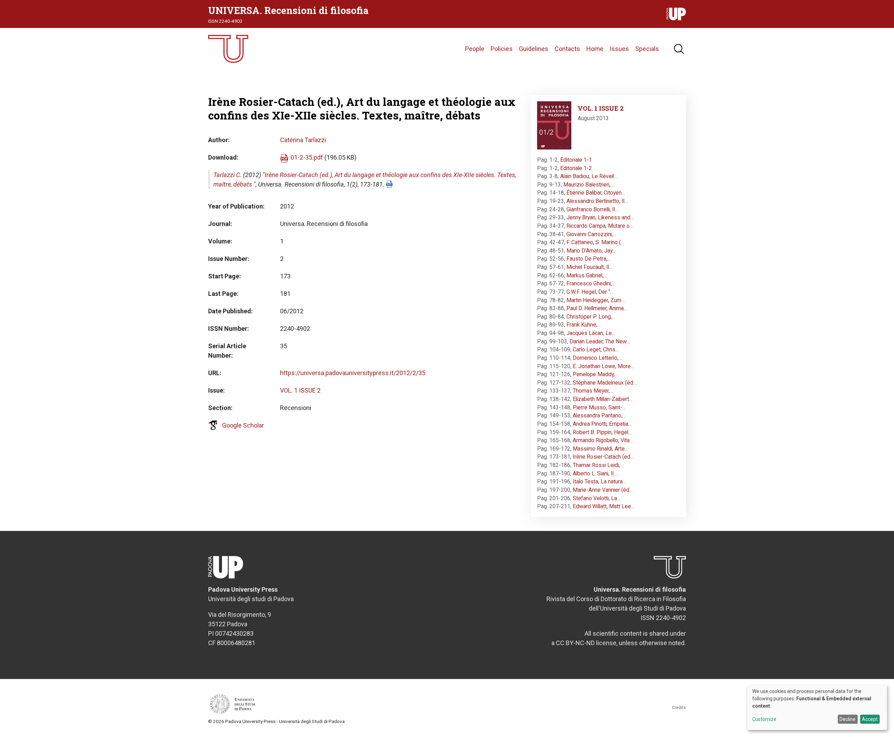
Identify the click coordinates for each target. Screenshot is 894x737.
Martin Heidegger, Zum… (595, 300)
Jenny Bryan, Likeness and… (600, 217)
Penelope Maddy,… (595, 374)
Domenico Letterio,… (597, 358)
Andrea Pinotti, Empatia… (602, 424)
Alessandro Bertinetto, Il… (597, 201)
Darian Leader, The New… (600, 341)
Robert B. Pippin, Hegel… (602, 432)
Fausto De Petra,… (588, 258)
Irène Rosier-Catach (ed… (603, 456)
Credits (679, 707)
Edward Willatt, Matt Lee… (604, 506)
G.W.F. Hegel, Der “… (590, 292)
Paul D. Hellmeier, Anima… (596, 308)
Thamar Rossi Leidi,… (598, 465)
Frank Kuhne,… (583, 324)
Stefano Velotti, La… (597, 498)
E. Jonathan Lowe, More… (603, 366)
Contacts (567, 48)
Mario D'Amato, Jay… (591, 250)
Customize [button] (764, 719)
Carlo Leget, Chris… (596, 349)
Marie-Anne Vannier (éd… (603, 490)
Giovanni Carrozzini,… (591, 234)
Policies (502, 48)
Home (594, 48)
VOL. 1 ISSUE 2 (300, 390)
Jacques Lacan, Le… (590, 333)
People (474, 48)
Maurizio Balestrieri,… (588, 184)
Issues (619, 48)
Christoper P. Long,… (590, 316)
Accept (870, 719)
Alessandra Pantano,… (599, 415)
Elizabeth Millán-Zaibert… (602, 399)
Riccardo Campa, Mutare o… (599, 225)
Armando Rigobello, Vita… (603, 440)
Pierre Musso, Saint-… (599, 407)
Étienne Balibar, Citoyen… (595, 192)
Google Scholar (243, 425)
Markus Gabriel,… (586, 275)
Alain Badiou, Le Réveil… (588, 176)
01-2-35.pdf (307, 157)
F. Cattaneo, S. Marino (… (595, 242)
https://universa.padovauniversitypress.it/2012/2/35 (352, 373)
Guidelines (533, 48)
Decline (848, 719)
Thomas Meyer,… (593, 390)
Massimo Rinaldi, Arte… (600, 448)
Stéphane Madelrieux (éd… (605, 382)
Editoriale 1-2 (576, 168)
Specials (647, 48)
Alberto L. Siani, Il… (595, 473)
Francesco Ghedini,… (590, 283)
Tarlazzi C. (227, 174)
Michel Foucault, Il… (589, 267)
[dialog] (817, 707)
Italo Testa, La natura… (599, 481)
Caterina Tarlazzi (303, 140)
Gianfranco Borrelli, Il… (592, 209)
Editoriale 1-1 (576, 159)
